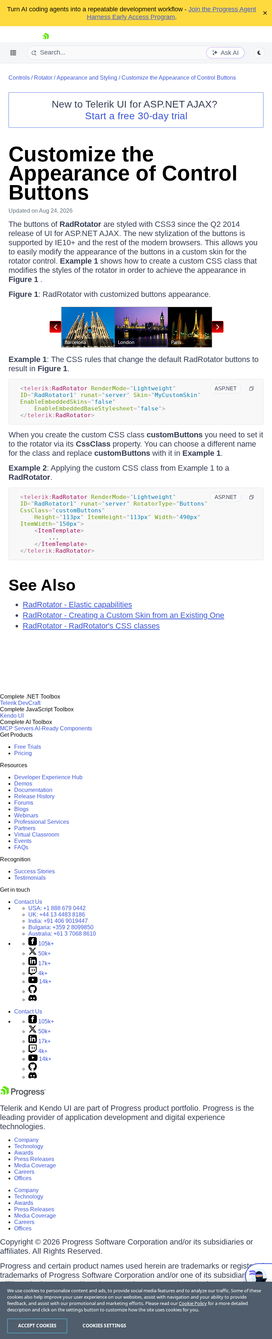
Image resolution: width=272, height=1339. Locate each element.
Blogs (21, 809)
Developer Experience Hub (48, 777)
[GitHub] (32, 991)
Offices (23, 1178)
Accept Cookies (37, 1325)
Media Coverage (35, 1165)
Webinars (26, 815)
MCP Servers (17, 728)
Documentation (33, 790)
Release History (34, 796)
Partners (24, 828)
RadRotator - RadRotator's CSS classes (91, 625)
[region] (136, 1310)
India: (58, 921)
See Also (41, 585)
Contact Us (28, 902)
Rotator (43, 78)
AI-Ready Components (63, 728)
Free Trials (27, 747)
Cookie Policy (193, 1303)
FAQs (21, 847)
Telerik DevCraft (20, 703)
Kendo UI (12, 716)
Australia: (62, 934)
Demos (23, 784)
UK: (56, 915)
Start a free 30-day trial (136, 115)
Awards (23, 1153)
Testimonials (30, 878)
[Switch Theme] (259, 52)
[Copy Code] (251, 388)
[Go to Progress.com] (23, 1095)
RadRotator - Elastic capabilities (77, 604)
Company (26, 1140)
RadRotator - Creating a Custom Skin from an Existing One (123, 615)
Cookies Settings (104, 1325)
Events (23, 841)
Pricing (23, 753)
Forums (23, 803)
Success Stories (34, 871)
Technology (28, 1146)
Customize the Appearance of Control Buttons (178, 78)
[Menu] (13, 52)
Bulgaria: (61, 927)
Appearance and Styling (87, 78)
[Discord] (32, 999)
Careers (24, 1172)
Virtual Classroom (36, 835)
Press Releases (34, 1159)
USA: (57, 908)
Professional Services (41, 822)
